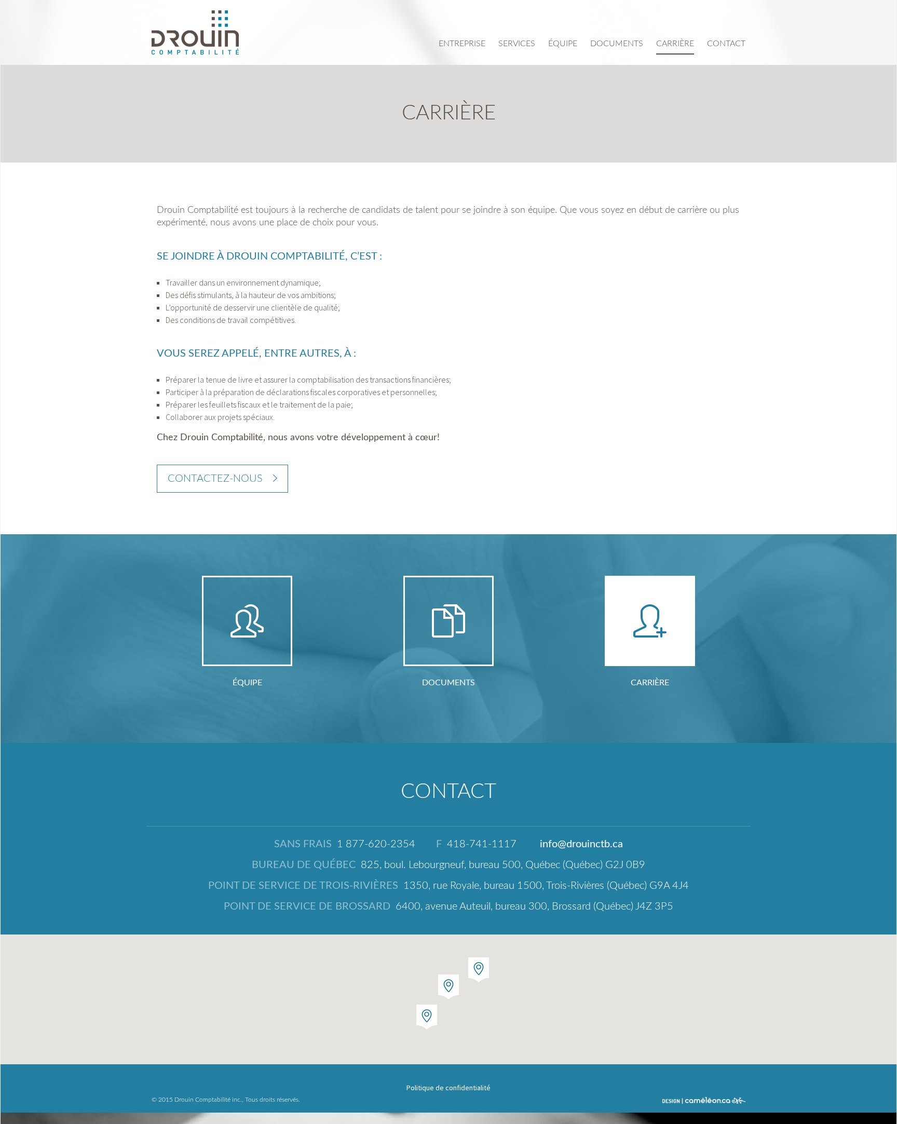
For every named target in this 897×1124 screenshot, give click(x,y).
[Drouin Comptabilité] (195, 32)
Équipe (562, 43)
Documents (616, 43)
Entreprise (462, 43)
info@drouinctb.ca (581, 844)
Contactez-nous (215, 478)
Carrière (675, 43)
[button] (478, 969)
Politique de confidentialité (448, 1087)
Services (516, 43)
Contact (726, 43)
